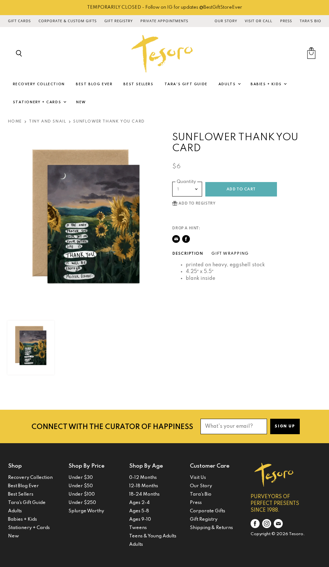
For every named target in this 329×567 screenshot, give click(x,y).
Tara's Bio (310, 21)
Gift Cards (19, 21)
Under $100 (81, 494)
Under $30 (80, 477)
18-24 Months (144, 494)
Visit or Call (258, 21)
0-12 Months (143, 477)
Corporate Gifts (207, 511)
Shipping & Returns (211, 528)
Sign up (285, 426)
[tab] (187, 254)
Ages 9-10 (140, 519)
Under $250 (82, 502)
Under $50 (80, 486)
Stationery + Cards (38, 102)
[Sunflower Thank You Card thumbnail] (30, 348)
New (81, 102)
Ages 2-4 (139, 502)
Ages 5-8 (139, 511)
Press (286, 21)
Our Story (226, 21)
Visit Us (198, 477)
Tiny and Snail (47, 121)
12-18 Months (143, 486)
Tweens (138, 528)
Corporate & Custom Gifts (68, 21)
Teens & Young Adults (152, 536)
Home (15, 121)
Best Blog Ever (94, 84)
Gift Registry (118, 21)
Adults (227, 84)
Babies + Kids (267, 84)
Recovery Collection (39, 84)
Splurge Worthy (86, 511)
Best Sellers (138, 84)
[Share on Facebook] (186, 239)
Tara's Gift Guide (186, 84)
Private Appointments (164, 21)
